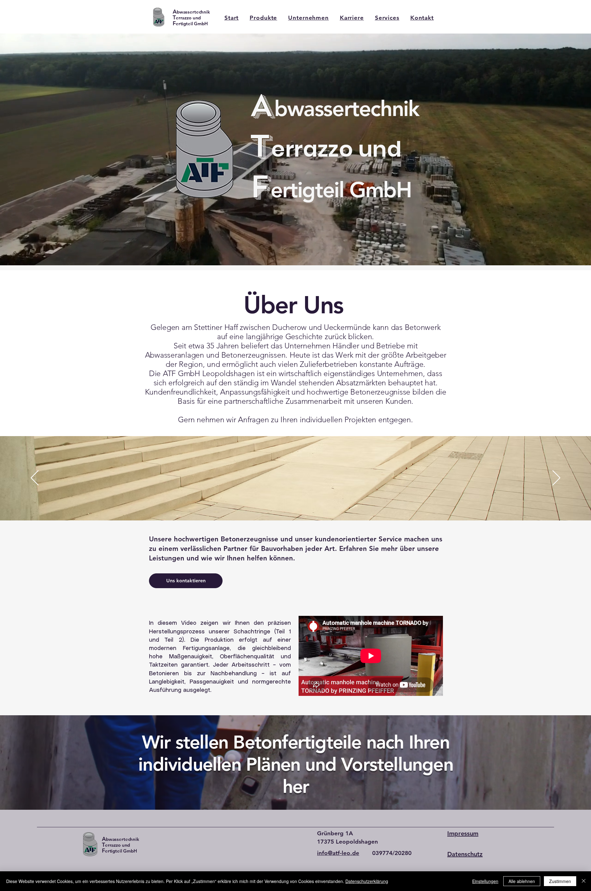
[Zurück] (34, 478)
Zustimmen (560, 881)
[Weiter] (556, 478)
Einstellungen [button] (485, 881)
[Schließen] (583, 881)
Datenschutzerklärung (366, 881)
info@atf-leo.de (338, 853)
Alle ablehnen (522, 881)
